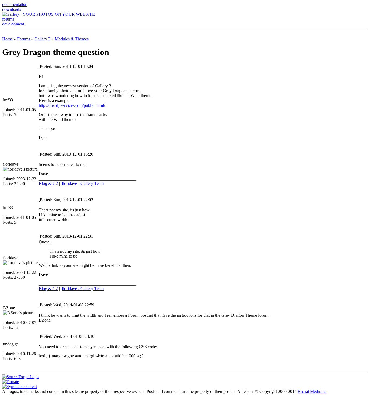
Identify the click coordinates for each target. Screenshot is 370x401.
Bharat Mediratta (312, 391)
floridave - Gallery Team (83, 183)
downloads (11, 9)
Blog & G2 (48, 183)
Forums (23, 39)
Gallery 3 (42, 39)
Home (7, 39)
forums (8, 19)
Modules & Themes (72, 39)
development (13, 24)
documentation (14, 4)
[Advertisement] (185, 33)
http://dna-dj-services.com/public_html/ (72, 105)
